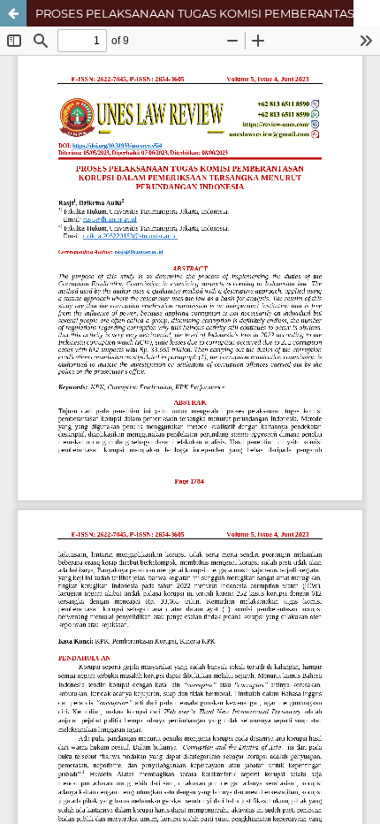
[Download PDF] (366, 13)
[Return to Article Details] (13, 13)
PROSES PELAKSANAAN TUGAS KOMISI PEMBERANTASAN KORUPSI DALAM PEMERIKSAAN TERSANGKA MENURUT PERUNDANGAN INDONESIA (207, 13)
